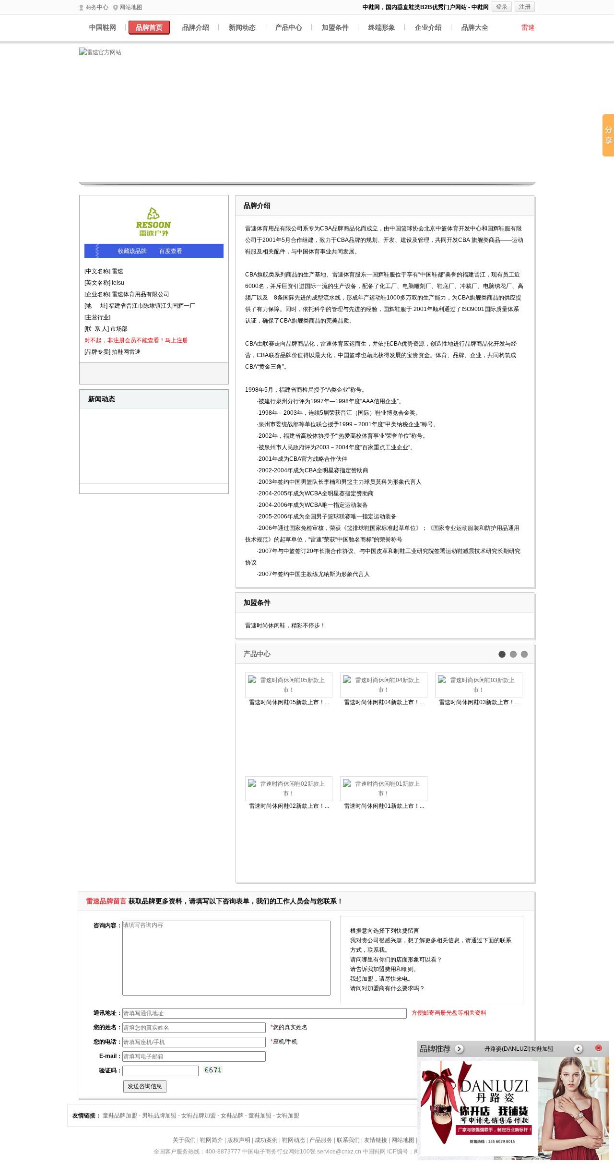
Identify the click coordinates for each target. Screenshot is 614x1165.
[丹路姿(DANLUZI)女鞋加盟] (513, 1158)
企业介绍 (428, 27)
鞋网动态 (293, 1140)
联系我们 (348, 1140)
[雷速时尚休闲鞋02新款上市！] (288, 788)
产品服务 (320, 1140)
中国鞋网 (102, 27)
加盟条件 (335, 27)
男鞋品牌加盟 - (161, 1115)
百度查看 (170, 251)
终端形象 (381, 27)
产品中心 (288, 27)
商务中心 (96, 7)
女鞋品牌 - (234, 1115)
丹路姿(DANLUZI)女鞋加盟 (519, 1048)
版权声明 (238, 1140)
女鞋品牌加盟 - (201, 1115)
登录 (502, 6)
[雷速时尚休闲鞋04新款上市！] (383, 685)
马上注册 (176, 340)
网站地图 (130, 7)
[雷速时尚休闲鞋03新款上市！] (478, 685)
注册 (525, 6)
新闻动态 (242, 27)
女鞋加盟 (287, 1115)
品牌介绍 (195, 27)
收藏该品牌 (132, 251)
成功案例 (266, 1140)
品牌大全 (474, 27)
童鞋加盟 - (262, 1115)
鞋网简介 (211, 1140)
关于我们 (184, 1140)
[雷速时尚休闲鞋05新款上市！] (288, 685)
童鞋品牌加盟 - (122, 1115)
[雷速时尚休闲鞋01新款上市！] (383, 788)
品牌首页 (149, 27)
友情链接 (375, 1140)
